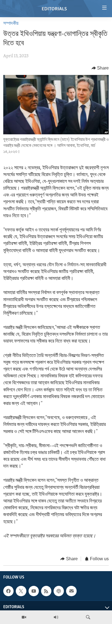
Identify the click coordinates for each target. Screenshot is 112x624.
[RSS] (46, 591)
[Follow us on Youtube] (34, 591)
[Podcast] (59, 591)
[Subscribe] (71, 591)
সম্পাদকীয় (10, 23)
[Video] (24, 617)
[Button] (100, 68)
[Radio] (56, 617)
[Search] (88, 617)
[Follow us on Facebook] (8, 591)
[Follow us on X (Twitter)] (21, 591)
